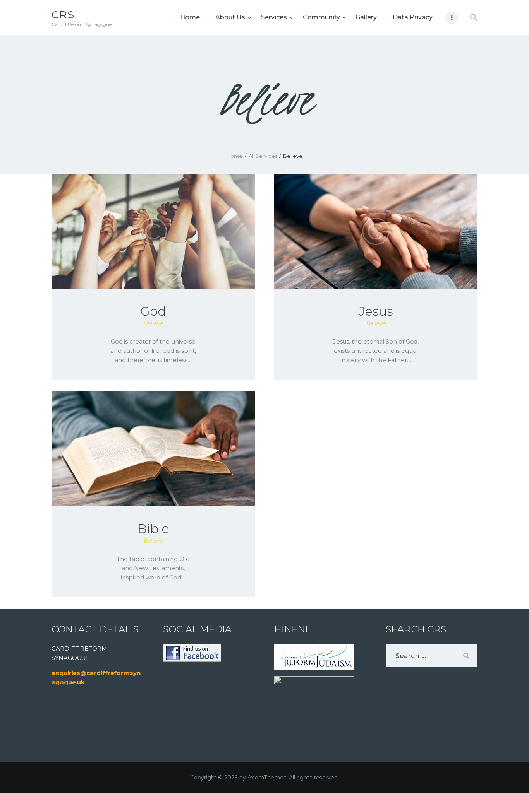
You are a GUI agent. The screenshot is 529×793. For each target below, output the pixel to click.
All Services (263, 156)
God (153, 311)
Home (234, 156)
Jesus (376, 311)
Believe (153, 323)
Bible (153, 528)
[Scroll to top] (509, 774)
